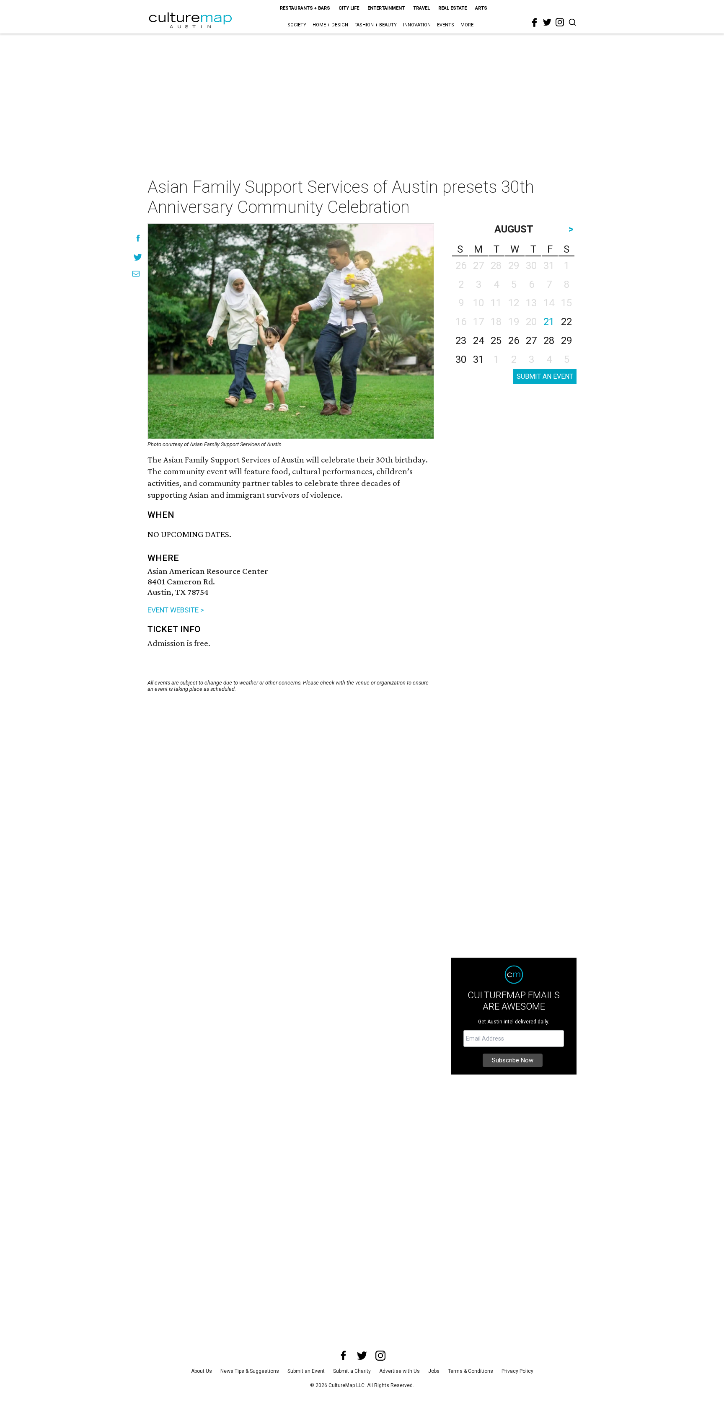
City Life (349, 8)
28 (548, 340)
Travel (421, 8)
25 (496, 340)
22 (566, 322)
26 (513, 340)
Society (296, 25)
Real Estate (452, 8)
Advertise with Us (399, 1371)
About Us (201, 1371)
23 (460, 340)
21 (548, 322)
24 (478, 340)
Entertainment (386, 8)
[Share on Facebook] (138, 238)
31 (478, 359)
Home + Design (330, 25)
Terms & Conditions (470, 1371)
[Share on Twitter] (138, 257)
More (466, 25)
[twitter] (547, 22)
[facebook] (534, 22)
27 (531, 340)
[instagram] (560, 22)
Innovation (417, 25)
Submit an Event (306, 1371)
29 (566, 340)
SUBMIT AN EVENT (545, 376)
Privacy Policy (517, 1371)
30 (460, 359)
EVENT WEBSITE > (175, 610)
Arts (481, 8)
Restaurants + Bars (305, 8)
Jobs (434, 1371)
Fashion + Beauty (375, 25)
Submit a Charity (352, 1371)
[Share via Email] (136, 274)
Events (445, 25)
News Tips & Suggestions (249, 1371)
